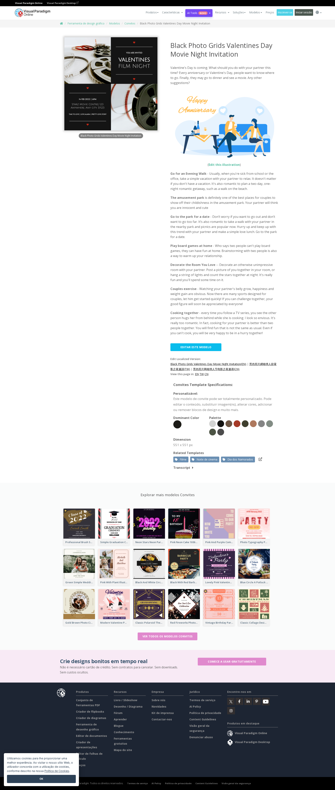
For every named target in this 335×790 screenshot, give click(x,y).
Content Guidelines (202, 719)
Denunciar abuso (201, 737)
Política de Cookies (56, 771)
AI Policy (195, 706)
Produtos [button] (151, 12)
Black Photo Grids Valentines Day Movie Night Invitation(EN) (208, 364)
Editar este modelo (195, 347)
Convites (129, 23)
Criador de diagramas (91, 718)
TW (201, 374)
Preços (270, 12)
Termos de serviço (202, 700)
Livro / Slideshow (125, 700)
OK (41, 778)
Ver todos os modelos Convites (167, 636)
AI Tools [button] (196, 13)
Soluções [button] (238, 12)
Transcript (181, 467)
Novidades (159, 706)
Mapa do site (123, 750)
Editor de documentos (91, 736)
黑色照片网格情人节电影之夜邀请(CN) (216, 369)
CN (206, 374)
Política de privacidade (205, 713)
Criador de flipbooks (90, 711)
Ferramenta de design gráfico (85, 23)
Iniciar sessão (304, 12)
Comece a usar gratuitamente (232, 661)
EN (197, 374)
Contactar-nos (162, 719)
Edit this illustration (224, 165)
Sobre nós (158, 700)
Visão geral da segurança (236, 783)
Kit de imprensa (163, 713)
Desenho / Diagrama (128, 706)
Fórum (118, 713)
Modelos (114, 23)
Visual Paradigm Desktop (61, 3)
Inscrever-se (285, 12)
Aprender (120, 719)
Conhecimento (124, 732)
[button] (172, 12)
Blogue (118, 726)
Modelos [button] (254, 12)
